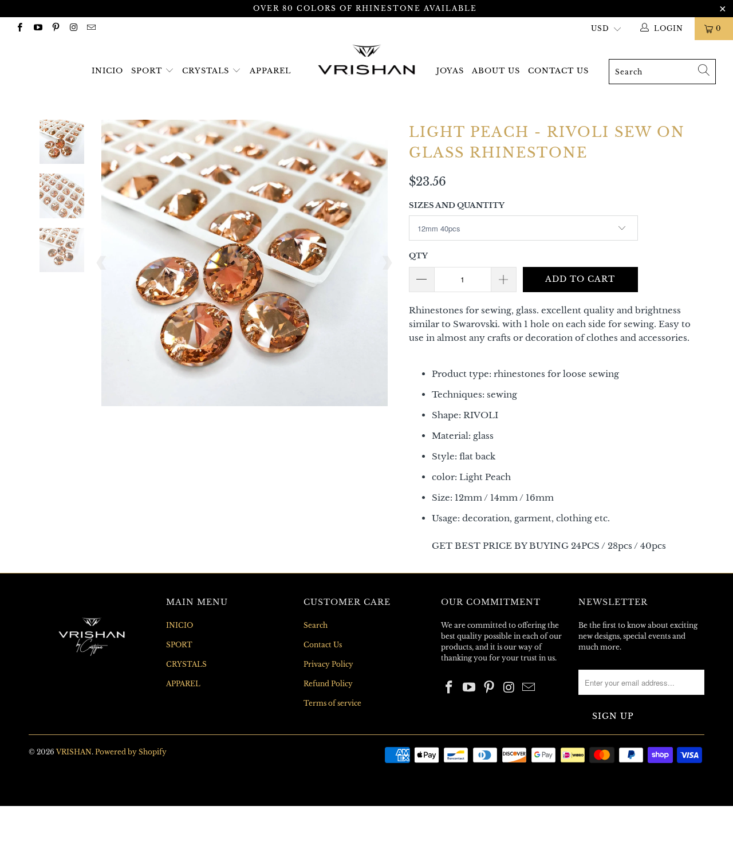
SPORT (148, 71)
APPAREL (270, 71)
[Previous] (101, 263)
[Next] (386, 263)
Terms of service (332, 703)
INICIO (107, 71)
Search (316, 625)
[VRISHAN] (366, 60)
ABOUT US (496, 71)
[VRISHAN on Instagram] (73, 28)
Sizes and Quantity (457, 205)
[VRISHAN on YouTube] (37, 28)
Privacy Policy (328, 664)
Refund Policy (328, 683)
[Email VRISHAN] (91, 28)
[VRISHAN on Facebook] (19, 28)
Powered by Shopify (131, 752)
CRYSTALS (205, 71)
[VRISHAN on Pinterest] (55, 28)
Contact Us (323, 644)
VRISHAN (74, 752)
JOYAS (450, 71)
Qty (418, 256)
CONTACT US (558, 71)
